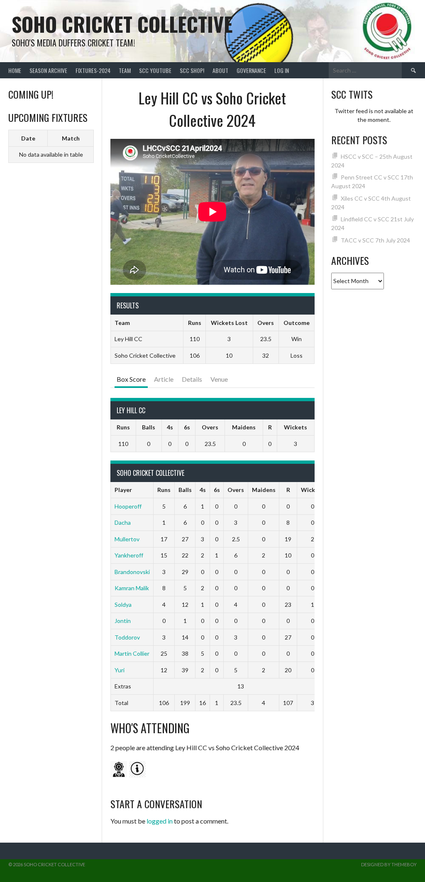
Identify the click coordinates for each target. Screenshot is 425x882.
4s (170, 427)
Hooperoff (128, 506)
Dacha (123, 522)
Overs (210, 427)
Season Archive (48, 70)
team (125, 70)
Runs (123, 427)
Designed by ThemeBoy (389, 864)
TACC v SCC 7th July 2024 (375, 240)
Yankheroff (129, 555)
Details (192, 379)
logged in (160, 821)
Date (28, 138)
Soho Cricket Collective (122, 24)
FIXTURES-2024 (93, 70)
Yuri (120, 670)
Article (163, 379)
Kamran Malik (132, 587)
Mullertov (127, 539)
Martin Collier (132, 653)
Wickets (295, 427)
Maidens (244, 427)
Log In (281, 70)
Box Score (131, 379)
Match (71, 138)
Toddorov (127, 637)
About (220, 70)
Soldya (123, 604)
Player (123, 489)
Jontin (123, 620)
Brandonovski (132, 571)
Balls (148, 427)
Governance (251, 70)
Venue (219, 379)
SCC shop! (192, 70)
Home (14, 70)
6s (187, 427)
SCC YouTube (155, 70)
